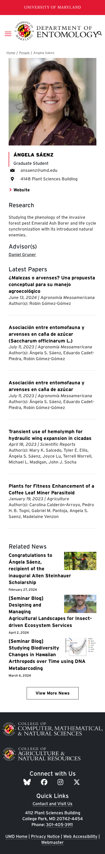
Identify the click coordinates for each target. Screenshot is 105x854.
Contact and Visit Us (52, 803)
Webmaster (52, 842)
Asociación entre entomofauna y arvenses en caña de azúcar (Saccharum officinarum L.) (47, 334)
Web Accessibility (80, 836)
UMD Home (16, 836)
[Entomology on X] (78, 782)
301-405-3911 (59, 824)
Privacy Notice (45, 836)
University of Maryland (52, 7)
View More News (53, 693)
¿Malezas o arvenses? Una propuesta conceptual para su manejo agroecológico (52, 284)
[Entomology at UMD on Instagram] (61, 782)
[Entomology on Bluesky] (27, 782)
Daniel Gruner (22, 254)
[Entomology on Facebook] (45, 782)
